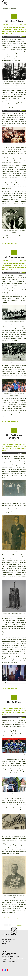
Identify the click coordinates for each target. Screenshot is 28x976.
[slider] (24, 37)
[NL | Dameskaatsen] (14, 252)
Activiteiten (4, 943)
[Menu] (24, 2)
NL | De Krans (14, 702)
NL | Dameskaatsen (14, 257)
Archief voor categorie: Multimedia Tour (13, 7)
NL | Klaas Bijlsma (14, 21)
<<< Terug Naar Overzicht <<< (10, 243)
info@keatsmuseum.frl (12, 961)
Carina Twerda (23, 24)
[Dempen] (21, 36)
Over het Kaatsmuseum (6, 937)
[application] (14, 37)
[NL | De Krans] (14, 697)
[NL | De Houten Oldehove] (14, 430)
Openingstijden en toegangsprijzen (8, 939)
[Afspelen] (3, 36)
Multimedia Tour (13, 24)
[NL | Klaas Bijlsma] (14, 16)
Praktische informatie (6, 941)
